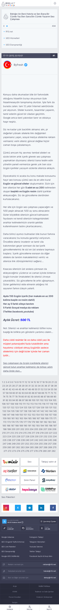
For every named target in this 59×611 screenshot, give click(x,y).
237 (14, 440)
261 (13, 447)
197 (55, 425)
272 (9, 451)
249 (14, 443)
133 (4, 411)
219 (42, 432)
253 (32, 443)
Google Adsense (7, 537)
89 (51, 396)
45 (20, 389)
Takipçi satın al (48, 461)
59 (10, 393)
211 (8, 432)
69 (42, 393)
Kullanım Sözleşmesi (44, 597)
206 (41, 429)
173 (9, 422)
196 (50, 425)
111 (24, 404)
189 (21, 425)
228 (27, 436)
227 (23, 436)
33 (36, 385)
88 (48, 396)
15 (35, 382)
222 (55, 432)
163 (21, 418)
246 (55, 440)
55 (52, 389)
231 (41, 436)
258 (54, 443)
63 (23, 393)
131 (50, 407)
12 (26, 382)
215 (25, 432)
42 (10, 389)
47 (26, 389)
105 (54, 400)
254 (36, 443)
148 (12, 414)
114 (36, 404)
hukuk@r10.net (50, 571)
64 (26, 393)
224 (9, 436)
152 (29, 414)
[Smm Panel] (10, 471)
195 (46, 425)
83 (32, 396)
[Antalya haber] (30, 471)
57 (4, 393)
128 (38, 407)
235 (5, 440)
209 (54, 429)
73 (55, 393)
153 (33, 414)
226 (18, 436)
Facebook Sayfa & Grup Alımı (41, 556)
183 (50, 422)
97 (23, 400)
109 (16, 404)
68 (39, 393)
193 (38, 425)
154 (38, 414)
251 (22, 443)
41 (7, 389)
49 (32, 389)
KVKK (15, 592)
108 (12, 404)
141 (38, 411)
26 (13, 385)
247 (4, 443)
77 (13, 396)
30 (26, 385)
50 (36, 389)
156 (46, 414)
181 (41, 422)
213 (16, 432)
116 (43, 404)
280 (45, 451)
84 (35, 396)
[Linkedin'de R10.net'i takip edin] (41, 508)
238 (18, 440)
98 (26, 400)
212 (12, 432)
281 (49, 451)
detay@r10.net (50, 578)
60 (13, 393)
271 (5, 451)
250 (18, 443)
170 (51, 418)
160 (9, 418)
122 (12, 407)
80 (22, 396)
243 (41, 440)
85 (38, 396)
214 (20, 432)
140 (34, 411)
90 (55, 396)
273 (14, 451)
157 (50, 414)
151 (25, 414)
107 (8, 404)
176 (21, 422)
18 (43, 382)
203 (27, 429)
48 (29, 389)
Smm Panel (29, 480)
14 (32, 382)
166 (34, 418)
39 (55, 385)
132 (55, 407)
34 (39, 385)
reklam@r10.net (49, 564)
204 (31, 429)
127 (34, 407)
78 (16, 396)
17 (40, 382)
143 (46, 411)
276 (27, 451)
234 (55, 436)
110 (20, 404)
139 (29, 411)
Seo (29, 461)
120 (4, 407)
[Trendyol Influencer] (10, 462)
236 (9, 440)
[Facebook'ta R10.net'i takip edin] (53, 508)
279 (40, 451)
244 (45, 440)
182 (45, 422)
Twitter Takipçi (35, 551)
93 (10, 400)
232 (45, 436)
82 (29, 396)
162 (17, 418)
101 (37, 400)
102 (42, 400)
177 (25, 422)
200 (13, 429)
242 (36, 440)
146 (4, 414)
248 (9, 443)
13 (29, 382)
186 (8, 425)
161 (13, 418)
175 (17, 422)
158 (55, 414)
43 (13, 389)
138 (25, 411)
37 (49, 385)
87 (45, 396)
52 (42, 389)
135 (13, 411)
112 (28, 404)
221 (50, 432)
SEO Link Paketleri (8, 547)
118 (51, 404)
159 (4, 418)
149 (17, 414)
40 (3, 389)
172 (5, 422)
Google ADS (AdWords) (10, 556)
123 (17, 407)
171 (54, 418)
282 (54, 451)
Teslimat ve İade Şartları (44, 592)
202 (22, 429)
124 (21, 407)
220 (46, 432)
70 (46, 393)
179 (33, 422)
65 (30, 393)
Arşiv (15, 586)
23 (3, 385)
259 (5, 447)
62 (20, 393)
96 (20, 400)
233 (50, 436)
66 (33, 393)
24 (7, 385)
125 (25, 407)
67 (36, 393)
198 (5, 429)
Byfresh (18, 64)
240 (27, 440)
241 (32, 440)
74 (4, 396)
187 (12, 425)
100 (33, 400)
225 (14, 436)
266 (36, 447)
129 (42, 407)
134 (8, 411)
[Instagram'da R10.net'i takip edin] (6, 508)
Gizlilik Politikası (44, 586)
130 (46, 407)
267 (41, 447)
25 (10, 385)
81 (26, 396)
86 (42, 396)
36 (45, 385)
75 (7, 396)
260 (9, 447)
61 (17, 393)
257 (50, 443)
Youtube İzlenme (36, 547)
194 (42, 425)
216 (29, 432)
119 (55, 404)
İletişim (15, 602)
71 (49, 393)
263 (23, 447)
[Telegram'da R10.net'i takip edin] (29, 508)
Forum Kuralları (15, 597)
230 (37, 436)
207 (45, 429)
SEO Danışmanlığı (8, 551)
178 (29, 422)
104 (50, 400)
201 (18, 429)
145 (55, 411)
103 (46, 400)
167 (38, 418)
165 (30, 418)
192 (33, 425)
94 (13, 400)
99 (30, 400)
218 (37, 432)
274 (18, 451)
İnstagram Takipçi (36, 537)
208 (50, 429)
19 (46, 382)
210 (4, 432)
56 (55, 389)
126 (29, 407)
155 (42, 414)
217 (33, 432)
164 (25, 418)
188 (17, 425)
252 (27, 443)
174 (13, 422)
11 (23, 382)
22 (55, 382)
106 (4, 404)
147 (8, 414)
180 (37, 422)
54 (49, 389)
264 (27, 447)
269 (50, 447)
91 (4, 400)
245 (50, 440)
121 (8, 407)
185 (4, 425)
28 (20, 385)
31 (29, 385)
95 (17, 400)
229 (32, 436)
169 (47, 418)
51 (39, 389)
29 (23, 385)
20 (49, 382)
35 (42, 385)
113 (32, 404)
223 (5, 436)
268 (45, 447)
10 (20, 382)
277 (31, 451)
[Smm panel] (49, 489)
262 (18, 447)
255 (41, 443)
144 (50, 411)
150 (21, 414)
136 (17, 411)
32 (32, 385)
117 (47, 404)
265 (32, 447)
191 (29, 425)
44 (16, 389)
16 (38, 382)
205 (36, 429)
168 (42, 418)
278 (36, 451)
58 (7, 393)
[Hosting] (49, 471)
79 (19, 396)
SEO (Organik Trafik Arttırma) (12, 542)
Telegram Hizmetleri (37, 542)
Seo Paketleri (8, 497)
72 (52, 393)
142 (42, 411)
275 (23, 451)
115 (39, 404)
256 (45, 443)
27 (16, 385)
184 (54, 422)
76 (10, 396)
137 (21, 411)
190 (25, 425)
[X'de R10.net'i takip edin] (18, 508)
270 (54, 447)
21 (52, 382)
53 (45, 389)
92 (7, 400)
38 (52, 385)
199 (9, 429)
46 (23, 389)
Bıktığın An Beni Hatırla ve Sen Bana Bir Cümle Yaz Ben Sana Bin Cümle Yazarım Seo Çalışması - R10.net (10, 3)
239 (23, 440)
